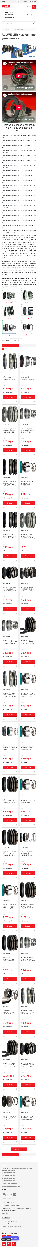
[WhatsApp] (31, 14)
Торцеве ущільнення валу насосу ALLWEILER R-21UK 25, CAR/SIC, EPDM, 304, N (27, 853)
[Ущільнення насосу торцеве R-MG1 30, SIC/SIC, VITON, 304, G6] (28, 625)
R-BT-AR (27, 303)
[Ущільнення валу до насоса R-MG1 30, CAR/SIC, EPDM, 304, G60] (10, 678)
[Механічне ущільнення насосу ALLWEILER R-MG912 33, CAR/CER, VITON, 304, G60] (10, 995)
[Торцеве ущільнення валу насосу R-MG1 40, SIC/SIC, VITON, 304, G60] (10, 466)
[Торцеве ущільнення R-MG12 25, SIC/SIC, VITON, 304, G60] (28, 572)
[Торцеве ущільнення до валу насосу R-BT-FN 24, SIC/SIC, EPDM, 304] (28, 942)
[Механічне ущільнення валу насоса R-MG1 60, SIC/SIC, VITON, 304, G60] (10, 942)
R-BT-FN (9, 303)
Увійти (35, 1)
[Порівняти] (4, 402)
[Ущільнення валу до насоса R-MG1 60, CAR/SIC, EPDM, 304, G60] (28, 889)
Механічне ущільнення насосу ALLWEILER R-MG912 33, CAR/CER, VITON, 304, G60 (9, 1012)
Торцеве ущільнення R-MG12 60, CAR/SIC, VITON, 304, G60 (27, 1064)
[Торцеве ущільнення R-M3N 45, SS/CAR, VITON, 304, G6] (10, 1101)
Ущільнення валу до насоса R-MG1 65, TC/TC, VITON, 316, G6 (9, 1065)
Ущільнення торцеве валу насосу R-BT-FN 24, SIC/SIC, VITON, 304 (10, 642)
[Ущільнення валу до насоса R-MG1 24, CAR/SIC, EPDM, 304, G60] (10, 837)
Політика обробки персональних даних (14, 1224)
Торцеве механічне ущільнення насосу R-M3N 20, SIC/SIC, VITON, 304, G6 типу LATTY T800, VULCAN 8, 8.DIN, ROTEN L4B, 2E (28, 800)
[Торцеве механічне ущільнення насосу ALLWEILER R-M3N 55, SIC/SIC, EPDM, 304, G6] (28, 1101)
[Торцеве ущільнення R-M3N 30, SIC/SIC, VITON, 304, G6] (10, 889)
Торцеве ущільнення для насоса (11, 1205)
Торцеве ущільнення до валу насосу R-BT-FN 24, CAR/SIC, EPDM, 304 (28, 430)
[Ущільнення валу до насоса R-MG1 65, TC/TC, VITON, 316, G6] (10, 1048)
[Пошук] (34, 23)
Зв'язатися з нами (11, 1238)
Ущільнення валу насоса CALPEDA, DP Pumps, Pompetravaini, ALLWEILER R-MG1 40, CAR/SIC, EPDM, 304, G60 (10, 536)
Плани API (5, 1213)
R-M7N (28, 319)
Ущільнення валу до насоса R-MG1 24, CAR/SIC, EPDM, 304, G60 (9, 853)
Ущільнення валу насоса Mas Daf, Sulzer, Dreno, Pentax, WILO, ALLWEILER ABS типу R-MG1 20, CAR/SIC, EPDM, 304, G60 (28, 536)
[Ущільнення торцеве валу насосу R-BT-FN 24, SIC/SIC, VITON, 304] (10, 625)
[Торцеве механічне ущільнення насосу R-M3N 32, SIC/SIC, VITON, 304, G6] (28, 466)
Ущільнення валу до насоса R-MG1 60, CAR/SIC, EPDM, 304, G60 (27, 906)
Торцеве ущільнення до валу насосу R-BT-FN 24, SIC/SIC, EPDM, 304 (28, 959)
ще (19, 1149)
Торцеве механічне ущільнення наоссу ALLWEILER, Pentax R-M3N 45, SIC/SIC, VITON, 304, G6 (28, 747)
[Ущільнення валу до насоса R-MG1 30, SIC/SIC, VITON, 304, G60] (10, 361)
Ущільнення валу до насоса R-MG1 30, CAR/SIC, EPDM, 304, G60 (9, 694)
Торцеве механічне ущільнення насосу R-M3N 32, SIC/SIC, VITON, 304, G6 (28, 483)
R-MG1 (9, 319)
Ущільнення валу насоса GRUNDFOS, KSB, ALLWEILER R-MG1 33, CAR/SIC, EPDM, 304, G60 (27, 1012)
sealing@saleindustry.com (11, 1186)
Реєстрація (27, 1)
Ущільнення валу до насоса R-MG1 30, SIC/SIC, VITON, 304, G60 (9, 377)
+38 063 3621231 (8, 12)
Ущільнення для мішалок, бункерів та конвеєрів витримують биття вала (16, 1209)
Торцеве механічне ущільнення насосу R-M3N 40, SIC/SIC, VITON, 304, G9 (10, 747)
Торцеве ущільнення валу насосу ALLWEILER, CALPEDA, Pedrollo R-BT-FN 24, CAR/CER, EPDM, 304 (28, 377)
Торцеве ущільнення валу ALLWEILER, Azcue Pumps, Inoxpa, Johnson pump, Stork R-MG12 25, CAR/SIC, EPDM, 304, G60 (10, 589)
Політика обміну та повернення (11, 1226)
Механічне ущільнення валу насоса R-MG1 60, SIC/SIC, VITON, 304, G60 (9, 959)
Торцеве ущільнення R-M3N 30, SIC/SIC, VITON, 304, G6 (9, 906)
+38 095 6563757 (8, 17)
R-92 (27, 335)
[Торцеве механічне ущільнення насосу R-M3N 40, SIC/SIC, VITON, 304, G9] (10, 731)
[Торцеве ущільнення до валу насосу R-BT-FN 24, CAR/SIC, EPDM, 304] (28, 414)
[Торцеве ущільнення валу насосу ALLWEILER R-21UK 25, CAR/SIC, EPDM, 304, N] (28, 837)
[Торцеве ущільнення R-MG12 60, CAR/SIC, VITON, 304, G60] (28, 1048)
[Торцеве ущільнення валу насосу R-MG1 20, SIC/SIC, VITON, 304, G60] (10, 414)
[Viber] (35, 14)
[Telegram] (27, 14)
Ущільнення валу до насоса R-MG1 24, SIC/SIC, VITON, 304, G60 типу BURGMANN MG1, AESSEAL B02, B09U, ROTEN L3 (10, 800)
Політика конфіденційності (10, 1221)
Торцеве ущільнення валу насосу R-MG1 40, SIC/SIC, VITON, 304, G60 (9, 483)
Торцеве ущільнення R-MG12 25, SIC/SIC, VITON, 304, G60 (27, 589)
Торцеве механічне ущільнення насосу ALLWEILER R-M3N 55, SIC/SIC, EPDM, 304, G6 (28, 1117)
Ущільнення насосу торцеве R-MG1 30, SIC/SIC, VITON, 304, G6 (27, 642)
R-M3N (9, 335)
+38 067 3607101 (8, 15)
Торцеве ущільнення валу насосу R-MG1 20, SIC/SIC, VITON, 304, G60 (9, 430)
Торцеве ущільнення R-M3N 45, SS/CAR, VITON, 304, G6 (9, 1117)
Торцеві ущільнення (8, 1202)
